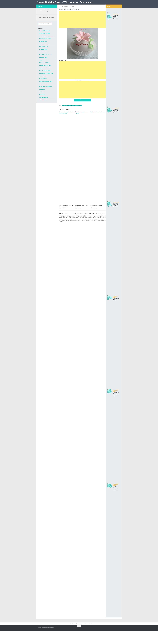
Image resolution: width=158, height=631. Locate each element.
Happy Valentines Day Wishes (45, 70)
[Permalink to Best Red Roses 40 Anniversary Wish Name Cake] (109, 341)
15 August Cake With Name (44, 33)
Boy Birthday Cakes (43, 41)
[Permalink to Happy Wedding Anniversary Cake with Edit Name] (109, 435)
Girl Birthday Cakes (43, 49)
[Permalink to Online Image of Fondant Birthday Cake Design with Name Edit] (109, 58)
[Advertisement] (82, 19)
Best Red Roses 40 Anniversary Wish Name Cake (116, 299)
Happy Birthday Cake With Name (67, 6)
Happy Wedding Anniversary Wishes (46, 73)
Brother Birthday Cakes (43, 46)
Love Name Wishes (43, 78)
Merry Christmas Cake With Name (45, 81)
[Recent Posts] (110, 10)
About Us (90, 623)
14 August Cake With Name (44, 30)
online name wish (78, 105)
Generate (82, 100)
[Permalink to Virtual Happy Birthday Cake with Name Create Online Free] (109, 247)
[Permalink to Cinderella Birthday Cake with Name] (97, 157)
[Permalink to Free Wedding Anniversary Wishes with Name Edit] (109, 529)
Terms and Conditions (70, 623)
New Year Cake (42, 89)
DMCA (85, 623)
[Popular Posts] (117, 10)
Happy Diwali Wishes (43, 57)
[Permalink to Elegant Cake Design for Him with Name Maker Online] (67, 157)
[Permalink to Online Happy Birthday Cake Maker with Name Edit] (109, 153)
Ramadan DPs (42, 94)
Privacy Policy (79, 623)
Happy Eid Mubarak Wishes (44, 62)
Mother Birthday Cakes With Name (45, 86)
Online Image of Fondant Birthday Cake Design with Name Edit (116, 17)
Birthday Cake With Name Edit (45, 38)
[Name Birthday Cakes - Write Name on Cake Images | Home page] (65, 2)
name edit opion (72, 105)
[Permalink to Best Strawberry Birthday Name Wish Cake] (82, 157)
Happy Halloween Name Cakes (45, 65)
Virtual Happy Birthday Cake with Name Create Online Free (115, 206)
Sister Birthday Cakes (43, 97)
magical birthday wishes (65, 105)
